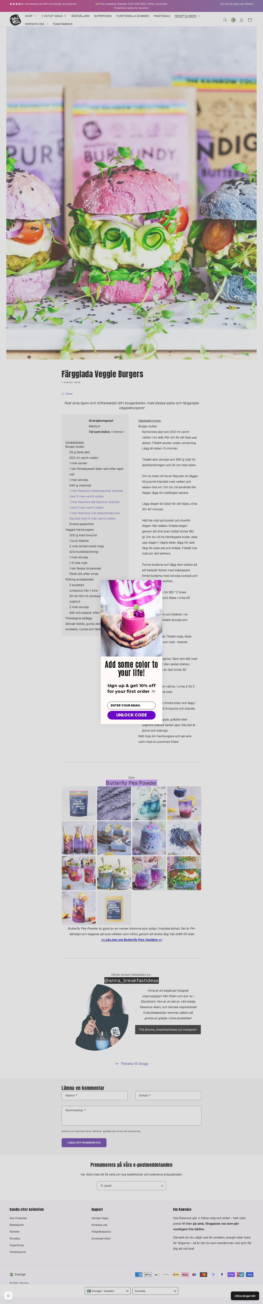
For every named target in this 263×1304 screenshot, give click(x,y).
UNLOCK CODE (131, 715)
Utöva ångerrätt (245, 1295)
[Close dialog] (158, 589)
